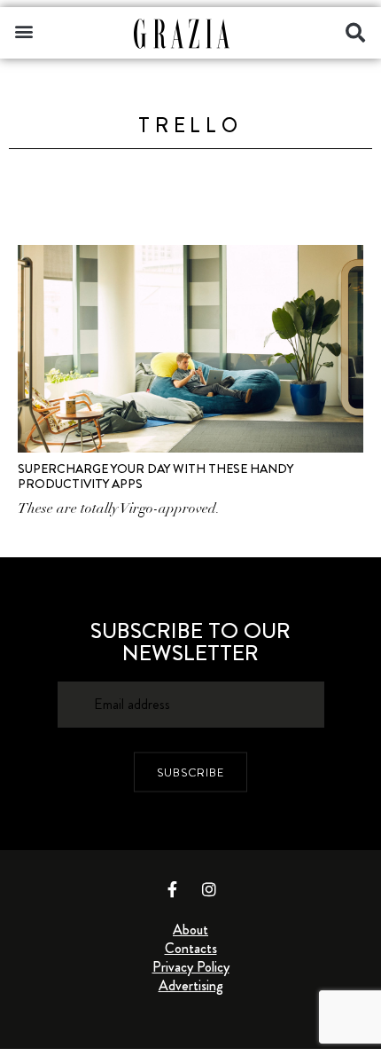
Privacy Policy (190, 967)
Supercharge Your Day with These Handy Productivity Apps (155, 476)
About (190, 929)
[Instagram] (209, 889)
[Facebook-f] (173, 889)
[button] (23, 30)
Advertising (191, 985)
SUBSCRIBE (190, 771)
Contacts (191, 948)
